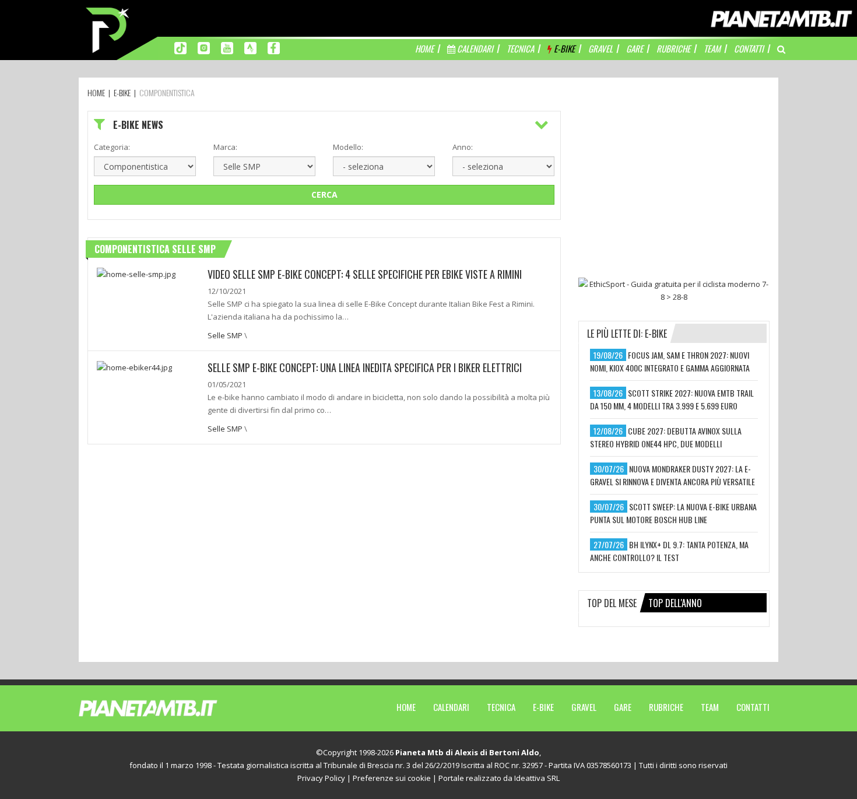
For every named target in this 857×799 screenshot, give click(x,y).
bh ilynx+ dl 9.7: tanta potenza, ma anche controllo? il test (669, 550)
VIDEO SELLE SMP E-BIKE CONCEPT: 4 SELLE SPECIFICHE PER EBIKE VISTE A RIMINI (365, 274)
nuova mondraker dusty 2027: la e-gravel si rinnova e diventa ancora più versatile (672, 475)
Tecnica (501, 706)
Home (406, 706)
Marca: (225, 147)
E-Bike (543, 706)
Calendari (451, 706)
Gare (622, 706)
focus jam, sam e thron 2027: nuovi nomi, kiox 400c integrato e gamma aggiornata (670, 361)
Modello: (348, 147)
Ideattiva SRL (537, 778)
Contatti (753, 706)
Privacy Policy (321, 778)
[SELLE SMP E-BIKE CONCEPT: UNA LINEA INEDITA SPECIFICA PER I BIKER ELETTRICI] (134, 366)
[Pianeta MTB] (169, 707)
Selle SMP (225, 335)
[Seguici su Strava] (250, 47)
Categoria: (112, 147)
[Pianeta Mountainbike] (108, 29)
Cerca (324, 194)
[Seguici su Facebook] (274, 47)
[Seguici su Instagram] (204, 47)
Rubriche (666, 706)
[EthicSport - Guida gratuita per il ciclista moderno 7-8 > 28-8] (674, 290)
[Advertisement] (673, 184)
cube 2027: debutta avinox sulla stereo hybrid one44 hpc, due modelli (666, 437)
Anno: (462, 147)
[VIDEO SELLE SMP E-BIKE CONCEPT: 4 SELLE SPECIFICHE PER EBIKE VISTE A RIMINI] (136, 273)
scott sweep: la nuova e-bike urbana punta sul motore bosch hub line (673, 512)
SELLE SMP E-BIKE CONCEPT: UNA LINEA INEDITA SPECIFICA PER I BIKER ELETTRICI (365, 367)
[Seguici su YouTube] (227, 47)
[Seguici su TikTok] (180, 47)
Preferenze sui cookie (392, 778)
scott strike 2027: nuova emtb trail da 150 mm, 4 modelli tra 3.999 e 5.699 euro (672, 399)
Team (710, 706)
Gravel (583, 706)
